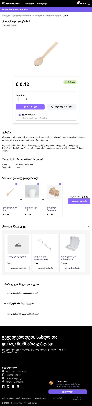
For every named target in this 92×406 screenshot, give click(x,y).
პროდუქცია (29, 3)
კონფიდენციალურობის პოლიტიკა (16, 398)
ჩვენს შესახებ (42, 3)
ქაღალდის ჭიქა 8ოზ (31, 209)
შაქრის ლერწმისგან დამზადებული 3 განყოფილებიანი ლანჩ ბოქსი (72, 258)
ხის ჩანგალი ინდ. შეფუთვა (17, 257)
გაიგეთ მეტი (74, 386)
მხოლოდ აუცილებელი (77, 398)
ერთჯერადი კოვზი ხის (10, 209)
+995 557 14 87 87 (13, 375)
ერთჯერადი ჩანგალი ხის (51, 209)
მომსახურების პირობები (45, 398)
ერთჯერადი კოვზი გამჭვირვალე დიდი (41, 258)
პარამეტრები (58, 398)
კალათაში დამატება (30, 107)
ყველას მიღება (67, 392)
